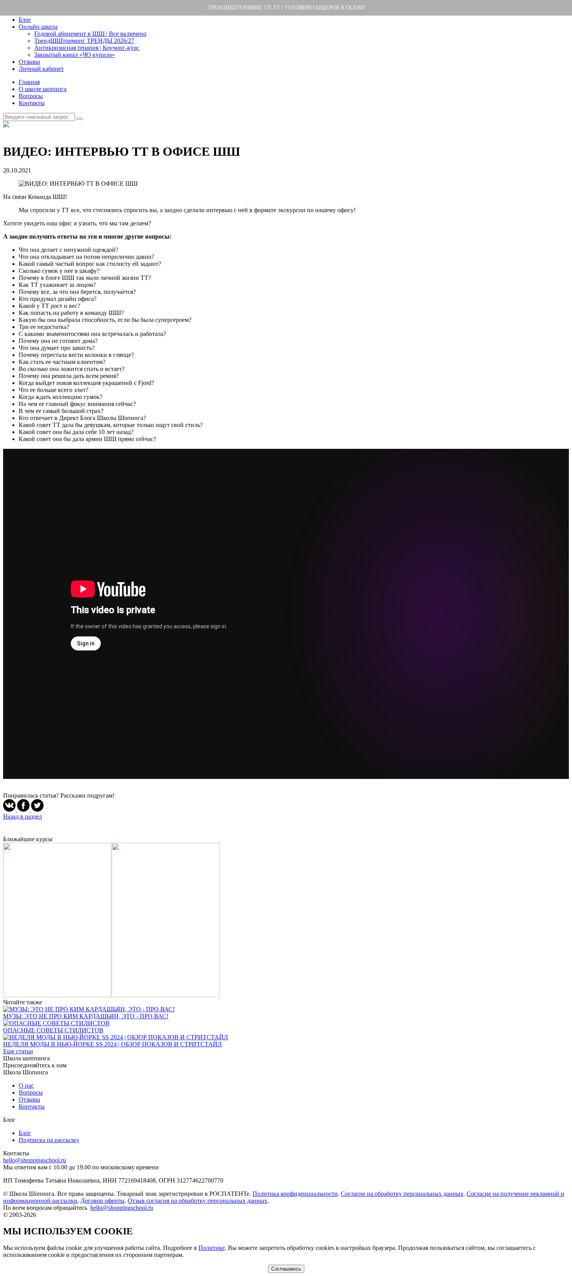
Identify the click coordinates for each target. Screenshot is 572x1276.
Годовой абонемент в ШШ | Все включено (90, 33)
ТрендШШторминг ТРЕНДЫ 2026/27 (84, 40)
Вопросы (31, 96)
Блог (25, 19)
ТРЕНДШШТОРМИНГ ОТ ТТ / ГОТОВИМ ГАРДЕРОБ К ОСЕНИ (286, 8)
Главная (29, 82)
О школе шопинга (43, 89)
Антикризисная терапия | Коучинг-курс (86, 47)
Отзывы (29, 61)
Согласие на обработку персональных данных (402, 1193)
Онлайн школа (38, 26)
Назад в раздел (22, 816)
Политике (211, 1247)
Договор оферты (103, 1200)
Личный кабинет (41, 68)
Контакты (32, 103)
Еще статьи (18, 1051)
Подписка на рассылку (49, 1140)
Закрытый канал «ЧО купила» (74, 54)
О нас (26, 1085)
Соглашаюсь (286, 1269)
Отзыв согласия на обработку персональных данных (197, 1200)
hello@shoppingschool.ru (34, 1160)
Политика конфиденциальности (295, 1193)
